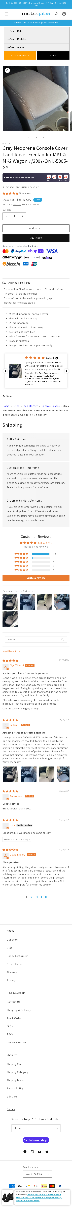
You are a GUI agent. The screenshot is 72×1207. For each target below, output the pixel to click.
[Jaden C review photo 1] (11, 774)
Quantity (7, 209)
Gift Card (12, 1096)
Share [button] (9, 396)
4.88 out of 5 (45, 543)
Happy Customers (17, 956)
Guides (11, 1109)
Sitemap (12, 972)
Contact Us (13, 1002)
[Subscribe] (56, 1128)
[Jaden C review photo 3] (47, 774)
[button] (6, 14)
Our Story (12, 939)
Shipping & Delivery (19, 1010)
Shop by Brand (16, 1080)
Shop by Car (14, 1064)
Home (6, 406)
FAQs (10, 1026)
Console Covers (50, 406)
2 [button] (31, 897)
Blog (10, 948)
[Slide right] (43, 137)
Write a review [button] (36, 578)
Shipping (17, 204)
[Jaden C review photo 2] (29, 774)
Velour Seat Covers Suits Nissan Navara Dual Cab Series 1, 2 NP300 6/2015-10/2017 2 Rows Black (39, 1198)
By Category (30, 406)
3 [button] (37, 897)
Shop (17, 406)
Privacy (11, 980)
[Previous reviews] (5, 371)
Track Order (14, 1018)
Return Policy (15, 1088)
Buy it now (36, 237)
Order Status (14, 964)
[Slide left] (28, 137)
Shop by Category (17, 1072)
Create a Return (16, 1042)
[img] (10, 660)
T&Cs (10, 1034)
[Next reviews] (66, 371)
